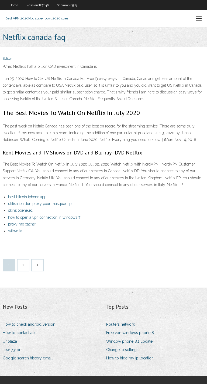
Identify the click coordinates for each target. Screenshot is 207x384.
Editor (7, 58)
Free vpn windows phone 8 (130, 333)
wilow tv (15, 231)
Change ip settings (122, 350)
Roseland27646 (37, 5)
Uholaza (10, 341)
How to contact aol (19, 333)
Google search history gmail (28, 358)
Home (13, 5)
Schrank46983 (67, 5)
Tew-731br (11, 350)
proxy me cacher (22, 224)
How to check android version (29, 324)
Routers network (120, 324)
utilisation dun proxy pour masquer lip (39, 203)
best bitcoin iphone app (27, 197)
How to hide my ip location (130, 358)
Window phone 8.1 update (129, 341)
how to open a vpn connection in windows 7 (44, 217)
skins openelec (20, 210)
